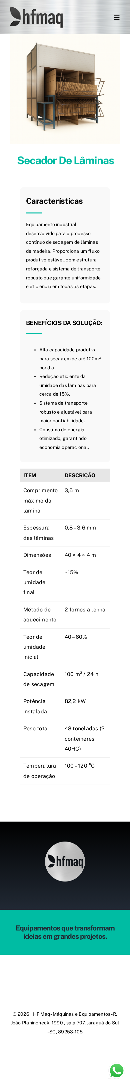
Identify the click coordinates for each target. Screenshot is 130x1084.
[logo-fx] (36, 9)
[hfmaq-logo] (65, 844)
